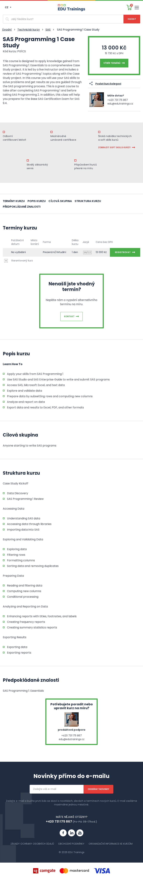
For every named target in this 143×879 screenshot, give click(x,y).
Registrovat (123, 252)
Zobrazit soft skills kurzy (114, 147)
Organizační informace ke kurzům (111, 843)
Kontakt (69, 316)
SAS (48, 30)
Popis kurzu (37, 201)
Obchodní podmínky (71, 843)
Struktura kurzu (88, 201)
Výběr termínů (111, 63)
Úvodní (7, 30)
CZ (7, 7)
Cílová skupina (60, 201)
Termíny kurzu (14, 201)
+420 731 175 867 (117, 100)
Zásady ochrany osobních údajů (32, 843)
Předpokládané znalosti (21, 207)
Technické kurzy (28, 30)
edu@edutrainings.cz (120, 103)
